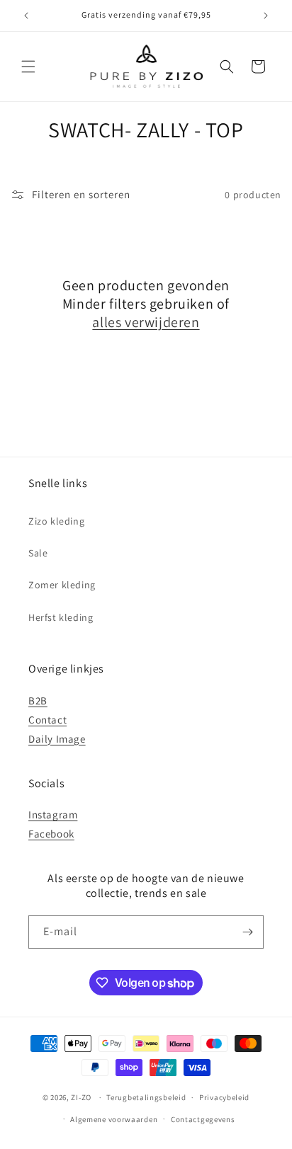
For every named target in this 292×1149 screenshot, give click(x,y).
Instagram (52, 814)
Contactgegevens (203, 1119)
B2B (37, 700)
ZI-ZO (81, 1097)
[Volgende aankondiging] (265, 15)
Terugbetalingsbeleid (146, 1097)
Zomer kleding (62, 584)
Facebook (51, 833)
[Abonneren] (247, 932)
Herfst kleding (60, 617)
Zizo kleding (56, 521)
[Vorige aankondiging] (26, 15)
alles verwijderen (145, 322)
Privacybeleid (224, 1097)
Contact (47, 719)
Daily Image (57, 738)
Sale (37, 553)
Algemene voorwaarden (113, 1119)
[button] (28, 66)
